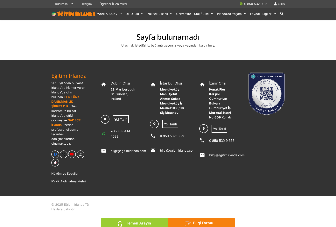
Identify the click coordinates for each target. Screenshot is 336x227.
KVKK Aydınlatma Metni (68, 181)
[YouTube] (72, 154)
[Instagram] (80, 154)
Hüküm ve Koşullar (65, 173)
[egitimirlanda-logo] (73, 13)
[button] (72, 4)
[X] (63, 154)
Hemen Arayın (138, 223)
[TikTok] (55, 163)
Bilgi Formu (203, 223)
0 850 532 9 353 (172, 135)
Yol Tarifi (120, 119)
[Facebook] (55, 154)
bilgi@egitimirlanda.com (128, 151)
